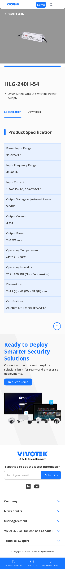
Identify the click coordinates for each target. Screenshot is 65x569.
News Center (13, 511)
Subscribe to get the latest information (32, 467)
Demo (41, 5)
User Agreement (15, 521)
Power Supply (16, 13)
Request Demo (18, 382)
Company (10, 501)
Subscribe (51, 475)
